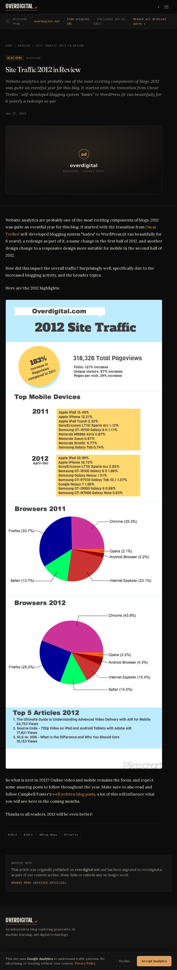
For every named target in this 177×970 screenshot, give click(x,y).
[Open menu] (166, 7)
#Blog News (48, 834)
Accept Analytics (154, 961)
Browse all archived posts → (149, 21)
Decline (124, 961)
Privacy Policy (85, 963)
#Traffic (71, 834)
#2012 (12, 834)
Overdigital (21, 6)
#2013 (28, 834)
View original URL (78, 21)
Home (9, 45)
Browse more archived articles (37, 882)
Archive (24, 45)
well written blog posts (73, 794)
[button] (84, 160)
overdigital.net (47, 21)
